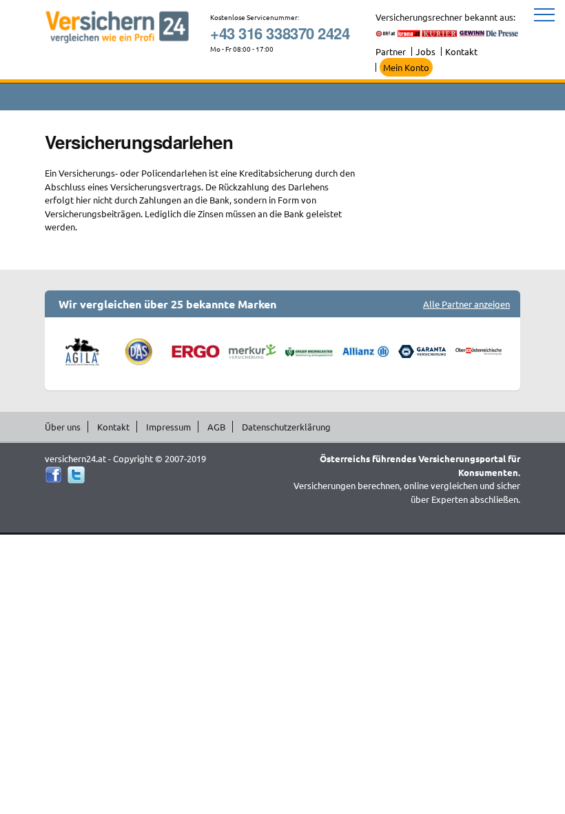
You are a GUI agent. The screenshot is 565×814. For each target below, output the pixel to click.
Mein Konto (406, 67)
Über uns (63, 427)
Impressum (168, 427)
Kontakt (461, 51)
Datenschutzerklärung (286, 427)
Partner (391, 51)
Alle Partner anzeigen (466, 304)
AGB (216, 427)
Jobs (425, 51)
